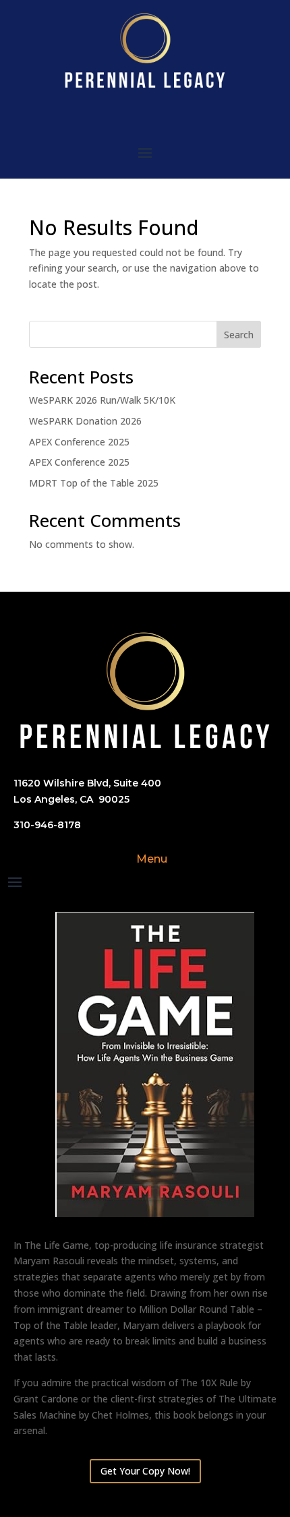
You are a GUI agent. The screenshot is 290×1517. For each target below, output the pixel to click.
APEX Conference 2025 (79, 441)
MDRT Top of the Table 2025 (93, 482)
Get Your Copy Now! (145, 1470)
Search (239, 334)
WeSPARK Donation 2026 (85, 420)
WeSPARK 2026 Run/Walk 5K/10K (102, 400)
